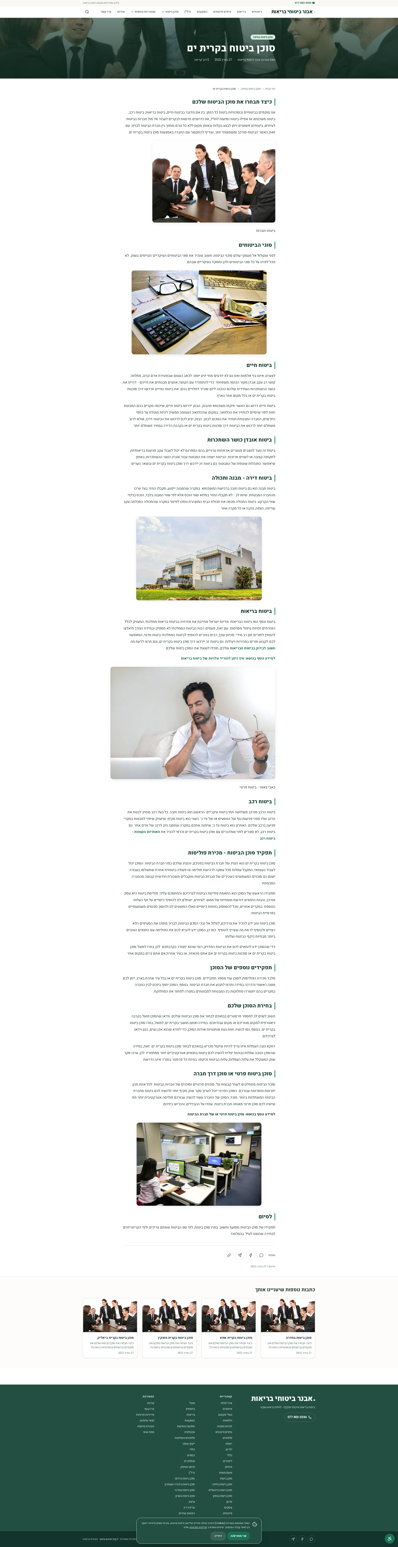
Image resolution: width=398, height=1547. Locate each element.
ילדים (229, 1449)
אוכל (192, 1403)
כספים (191, 1455)
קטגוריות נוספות (145, 12)
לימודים (227, 1461)
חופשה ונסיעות (186, 1426)
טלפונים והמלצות (185, 1438)
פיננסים (227, 1513)
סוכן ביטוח (172, 12)
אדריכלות (226, 1403)
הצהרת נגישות (145, 1426)
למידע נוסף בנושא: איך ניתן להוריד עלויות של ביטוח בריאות (228, 658)
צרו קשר (106, 12)
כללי (192, 1449)
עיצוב (191, 1502)
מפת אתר (148, 1432)
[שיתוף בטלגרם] (239, 1255)
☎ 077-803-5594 (305, 3)
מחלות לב (189, 1461)
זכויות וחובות (224, 1426)
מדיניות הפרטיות (198, 1527)
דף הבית (270, 89)
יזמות (229, 1444)
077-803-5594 (297, 1417)
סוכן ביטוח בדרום (185, 1478)
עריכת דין (189, 1507)
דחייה (218, 1536)
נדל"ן (187, 12)
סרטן (229, 1502)
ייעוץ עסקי (188, 1444)
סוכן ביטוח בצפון (222, 1496)
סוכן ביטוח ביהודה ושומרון (180, 1484)
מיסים (228, 1467)
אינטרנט (227, 1409)
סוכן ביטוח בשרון (185, 1496)
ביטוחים (257, 12)
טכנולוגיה (189, 1432)
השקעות (202, 12)
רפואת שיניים (187, 1513)
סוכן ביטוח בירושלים (220, 1490)
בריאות (241, 12)
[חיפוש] (87, 12)
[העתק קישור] (229, 1255)
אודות (121, 12)
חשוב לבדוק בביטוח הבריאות (252, 648)
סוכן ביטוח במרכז (185, 1490)
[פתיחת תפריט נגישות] (390, 1539)
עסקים (228, 1507)
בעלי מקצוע (225, 1415)
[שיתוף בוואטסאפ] (261, 1255)
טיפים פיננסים (222, 12)
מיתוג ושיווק (187, 1467)
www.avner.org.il (109, 1539)
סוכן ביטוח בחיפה (263, 37)
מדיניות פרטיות (145, 1415)
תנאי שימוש (147, 1420)
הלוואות (227, 1420)
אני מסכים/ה (238, 1536)
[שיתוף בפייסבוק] (250, 1255)
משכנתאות (225, 1473)
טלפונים (227, 1438)
